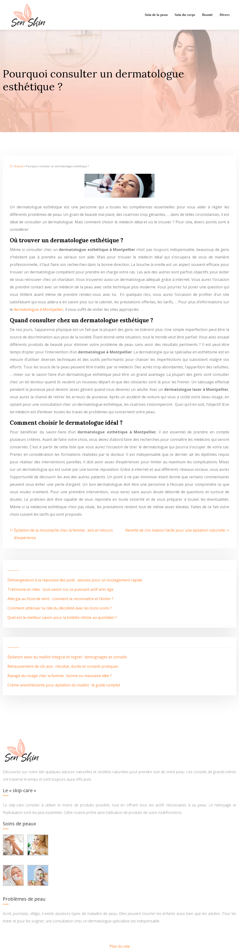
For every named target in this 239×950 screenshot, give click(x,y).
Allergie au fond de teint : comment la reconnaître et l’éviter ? (60, 598)
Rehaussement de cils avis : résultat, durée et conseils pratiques (62, 666)
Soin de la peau (156, 15)
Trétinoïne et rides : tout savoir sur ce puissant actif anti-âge (60, 589)
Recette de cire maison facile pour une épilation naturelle (175, 530)
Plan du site (119, 946)
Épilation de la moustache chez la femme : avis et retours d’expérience (63, 534)
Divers (225, 15)
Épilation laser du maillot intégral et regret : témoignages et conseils (67, 657)
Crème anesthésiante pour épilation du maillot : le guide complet (63, 685)
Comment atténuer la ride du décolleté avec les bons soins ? (59, 608)
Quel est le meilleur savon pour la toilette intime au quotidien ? (62, 617)
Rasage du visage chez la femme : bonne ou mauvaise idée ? (59, 675)
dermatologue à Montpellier (38, 309)
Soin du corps (185, 15)
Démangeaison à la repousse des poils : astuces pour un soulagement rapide (74, 580)
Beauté (207, 15)
